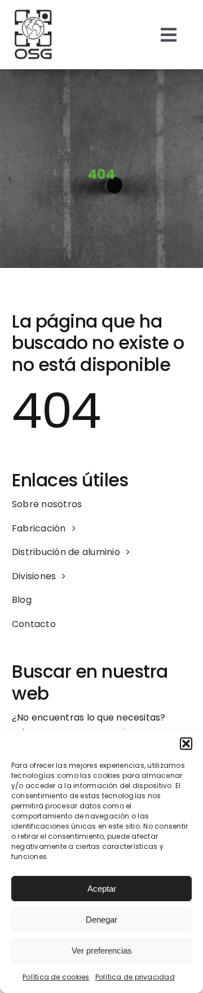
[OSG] (34, 12)
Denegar (101, 919)
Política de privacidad (135, 977)
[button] (186, 743)
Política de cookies (56, 977)
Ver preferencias (102, 950)
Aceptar (101, 888)
